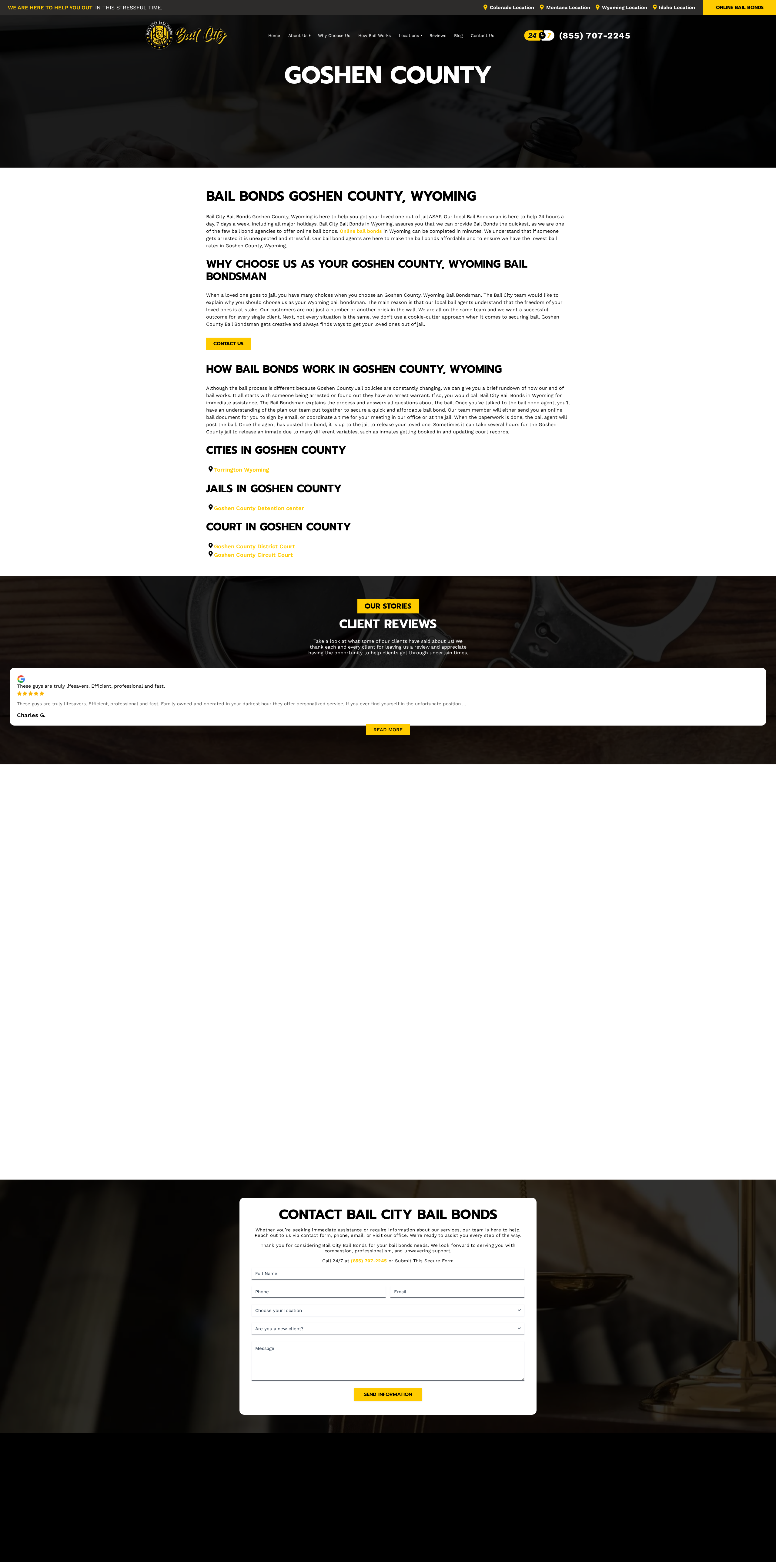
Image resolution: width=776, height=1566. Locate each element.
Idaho (677, 7)
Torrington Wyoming (241, 469)
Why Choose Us (334, 35)
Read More (388, 730)
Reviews (438, 35)
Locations (409, 35)
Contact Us (482, 35)
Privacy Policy (446, 1550)
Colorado (512, 7)
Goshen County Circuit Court (253, 555)
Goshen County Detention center (259, 508)
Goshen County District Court (254, 546)
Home (274, 35)
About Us (297, 35)
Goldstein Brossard (407, 1557)
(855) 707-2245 (594, 35)
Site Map (500, 1519)
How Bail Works (374, 35)
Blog (458, 35)
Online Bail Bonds (740, 7)
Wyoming (624, 7)
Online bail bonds (361, 231)
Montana (568, 7)
